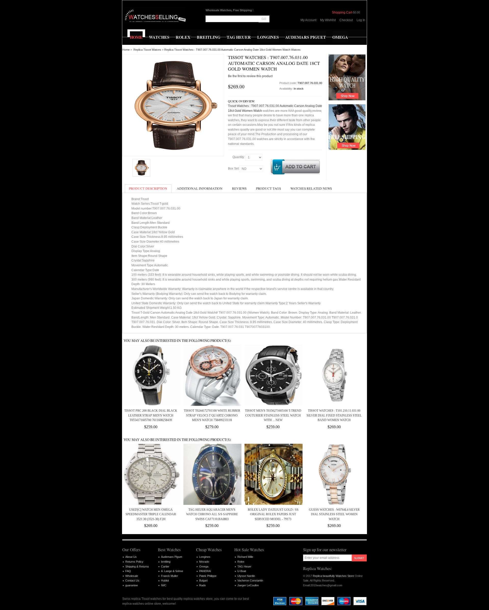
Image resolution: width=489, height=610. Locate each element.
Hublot (165, 580)
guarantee (131, 585)
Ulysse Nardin (246, 575)
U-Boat (241, 571)
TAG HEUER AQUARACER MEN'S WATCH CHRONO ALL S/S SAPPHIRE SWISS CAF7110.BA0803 (212, 514)
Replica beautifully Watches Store (333, 575)
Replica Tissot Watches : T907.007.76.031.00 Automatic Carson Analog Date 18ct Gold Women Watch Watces (232, 49)
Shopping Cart (342, 12)
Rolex (240, 561)
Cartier (165, 566)
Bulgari (203, 580)
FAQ (128, 571)
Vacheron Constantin (250, 580)
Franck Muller (169, 575)
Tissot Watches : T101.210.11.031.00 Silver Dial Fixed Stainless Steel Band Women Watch (334, 415)
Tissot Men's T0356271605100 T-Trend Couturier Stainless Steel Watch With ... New (273, 415)
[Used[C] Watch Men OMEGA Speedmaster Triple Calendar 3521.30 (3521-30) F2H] (150, 474)
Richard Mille (245, 556)
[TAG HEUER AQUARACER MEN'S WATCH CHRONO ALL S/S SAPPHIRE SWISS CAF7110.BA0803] (211, 474)
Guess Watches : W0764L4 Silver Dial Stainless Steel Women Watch (334, 514)
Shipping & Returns (137, 566)
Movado (204, 561)
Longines (204, 556)
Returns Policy (134, 561)
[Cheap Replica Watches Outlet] (155, 15)
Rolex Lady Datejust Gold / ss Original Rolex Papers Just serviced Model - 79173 (273, 514)
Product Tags (268, 188)
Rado (202, 585)
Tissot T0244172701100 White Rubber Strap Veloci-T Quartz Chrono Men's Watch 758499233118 (212, 415)
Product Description (148, 188)
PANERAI (205, 571)
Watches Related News (311, 188)
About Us (131, 556)
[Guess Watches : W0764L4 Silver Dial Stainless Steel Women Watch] (334, 474)
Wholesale (131, 575)
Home (126, 49)
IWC (163, 585)
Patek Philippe (207, 575)
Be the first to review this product (250, 76)
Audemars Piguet (171, 556)
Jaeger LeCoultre (248, 585)
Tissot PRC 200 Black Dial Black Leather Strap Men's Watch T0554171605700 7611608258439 (150, 415)
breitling (165, 561)
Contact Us (132, 580)
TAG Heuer (244, 566)
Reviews (239, 188)
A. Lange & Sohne (172, 571)
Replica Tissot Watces (147, 49)
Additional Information (200, 188)
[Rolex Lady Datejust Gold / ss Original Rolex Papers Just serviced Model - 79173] (273, 474)
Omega (203, 566)
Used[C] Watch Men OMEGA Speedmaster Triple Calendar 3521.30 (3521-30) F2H (151, 514)
